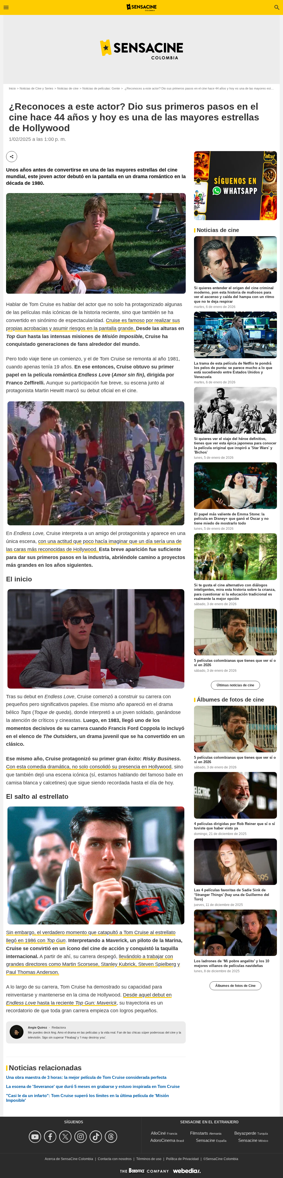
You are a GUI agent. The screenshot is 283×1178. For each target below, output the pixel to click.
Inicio (12, 88)
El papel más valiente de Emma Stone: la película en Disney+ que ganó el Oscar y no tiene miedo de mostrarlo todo (231, 518)
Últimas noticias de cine (235, 685)
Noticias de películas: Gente (101, 88)
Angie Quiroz (37, 1027)
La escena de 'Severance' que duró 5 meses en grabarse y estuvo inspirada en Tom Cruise (93, 1086)
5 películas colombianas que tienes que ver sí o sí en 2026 (235, 662)
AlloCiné (158, 1133)
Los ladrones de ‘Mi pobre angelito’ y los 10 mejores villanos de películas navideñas (231, 963)
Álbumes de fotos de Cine (235, 986)
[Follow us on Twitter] (66, 1136)
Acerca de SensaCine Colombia (69, 1159)
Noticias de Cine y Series (36, 88)
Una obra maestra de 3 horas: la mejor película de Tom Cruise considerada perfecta (86, 1077)
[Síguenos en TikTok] (97, 1136)
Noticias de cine (67, 88)
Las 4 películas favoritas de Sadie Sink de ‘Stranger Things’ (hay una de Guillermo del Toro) (231, 894)
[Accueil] (142, 7)
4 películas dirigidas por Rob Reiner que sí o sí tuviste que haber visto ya (234, 826)
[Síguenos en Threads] (112, 1136)
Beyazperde (245, 1133)
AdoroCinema (162, 1140)
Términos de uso (148, 1159)
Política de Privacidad (182, 1159)
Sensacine (205, 1140)
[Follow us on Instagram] (81, 1136)
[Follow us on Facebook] (51, 1136)
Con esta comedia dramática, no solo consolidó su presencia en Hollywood (88, 766)
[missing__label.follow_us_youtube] (36, 1136)
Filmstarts (199, 1133)
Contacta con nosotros (115, 1159)
